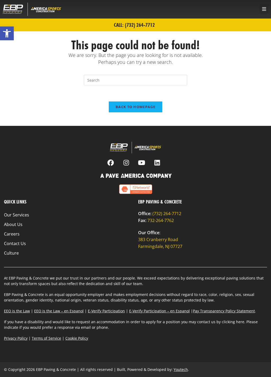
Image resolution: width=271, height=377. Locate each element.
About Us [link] (13, 224)
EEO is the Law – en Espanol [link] (59, 310)
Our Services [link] (16, 215)
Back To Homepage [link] (135, 106)
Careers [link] (12, 234)
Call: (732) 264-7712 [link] (134, 25)
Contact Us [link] (15, 243)
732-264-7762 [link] (160, 220)
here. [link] (240, 321)
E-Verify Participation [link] (106, 310)
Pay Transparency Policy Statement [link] (224, 310)
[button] (264, 9)
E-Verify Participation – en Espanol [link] (159, 310)
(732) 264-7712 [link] (166, 213)
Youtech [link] (181, 369)
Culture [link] (11, 253)
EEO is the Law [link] (17, 310)
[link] (7, 33)
